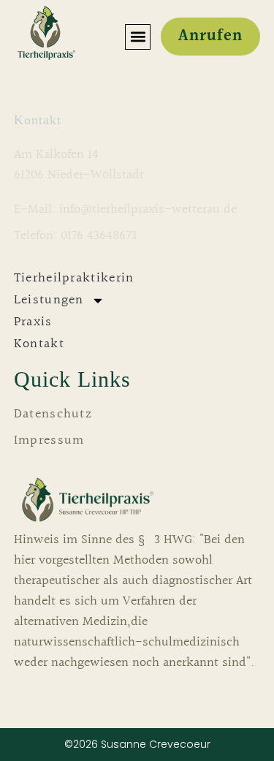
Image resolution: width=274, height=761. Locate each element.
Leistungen (49, 300)
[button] (138, 37)
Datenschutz (53, 414)
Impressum (49, 441)
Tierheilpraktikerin (74, 278)
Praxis (33, 322)
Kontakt (39, 344)
